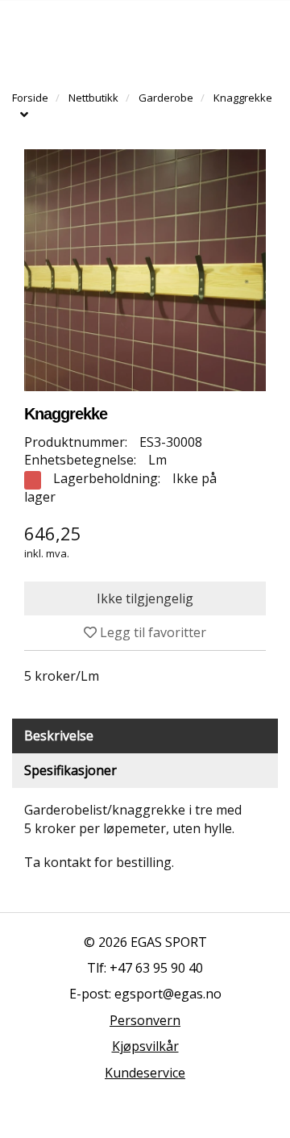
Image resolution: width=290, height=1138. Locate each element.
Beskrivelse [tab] (58, 735)
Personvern (145, 1020)
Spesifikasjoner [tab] (70, 770)
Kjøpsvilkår (145, 1046)
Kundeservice (145, 1073)
